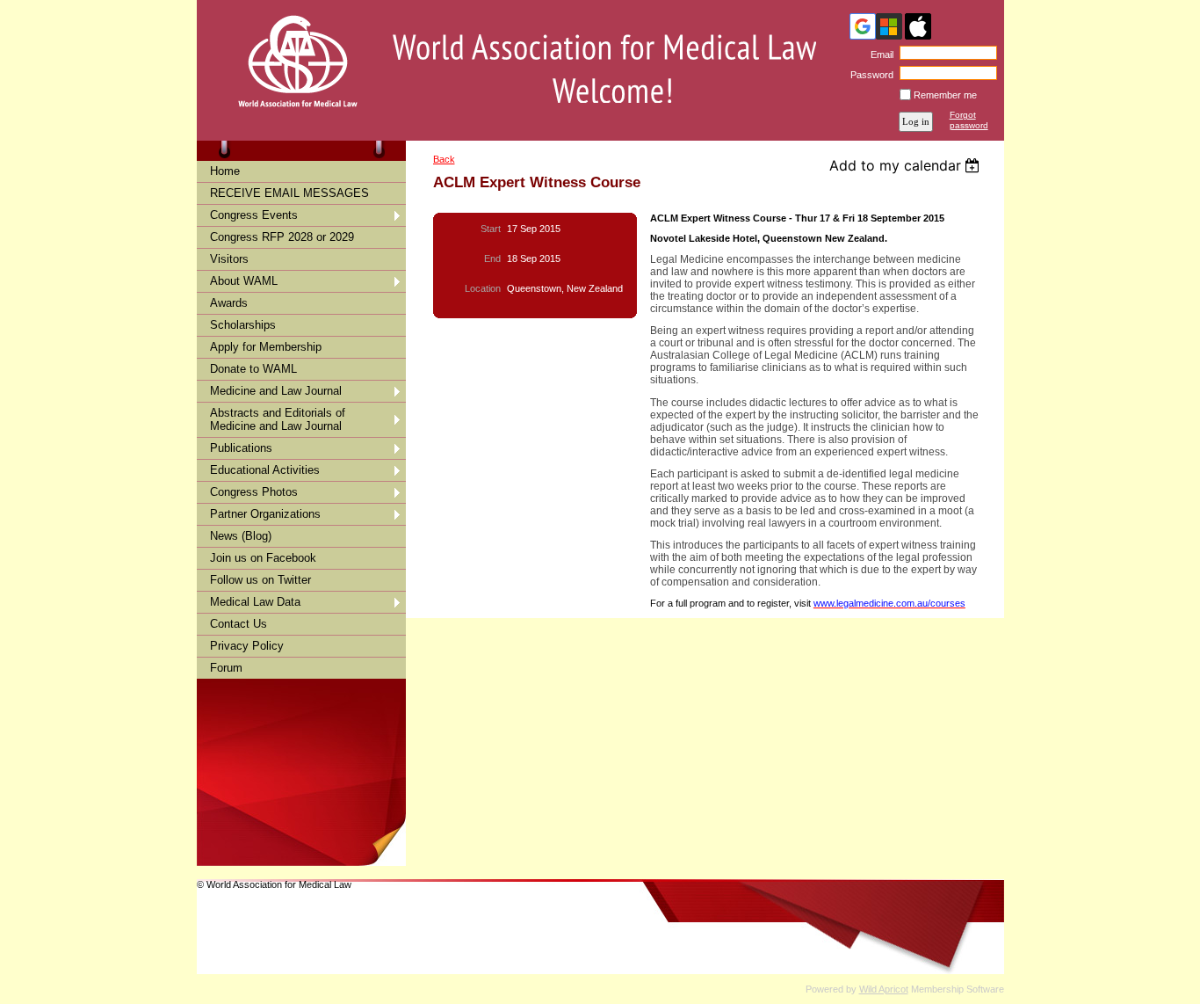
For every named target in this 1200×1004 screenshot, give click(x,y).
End (492, 258)
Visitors (229, 259)
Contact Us (238, 623)
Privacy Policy (247, 645)
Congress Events (254, 215)
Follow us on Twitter (260, 579)
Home (225, 171)
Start (491, 228)
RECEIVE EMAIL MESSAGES (289, 193)
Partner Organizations (265, 513)
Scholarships (243, 324)
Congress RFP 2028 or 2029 (282, 237)
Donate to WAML (253, 368)
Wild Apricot (883, 989)
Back (444, 159)
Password (868, 74)
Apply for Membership (266, 346)
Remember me (945, 95)
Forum (226, 667)
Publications (241, 448)
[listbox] (907, 165)
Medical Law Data (255, 601)
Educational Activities (265, 470)
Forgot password (969, 120)
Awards (229, 302)
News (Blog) (240, 535)
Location (483, 288)
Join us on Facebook (263, 557)
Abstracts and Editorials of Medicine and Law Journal (277, 419)
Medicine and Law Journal (276, 390)
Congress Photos (254, 491)
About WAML (244, 280)
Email (878, 54)
